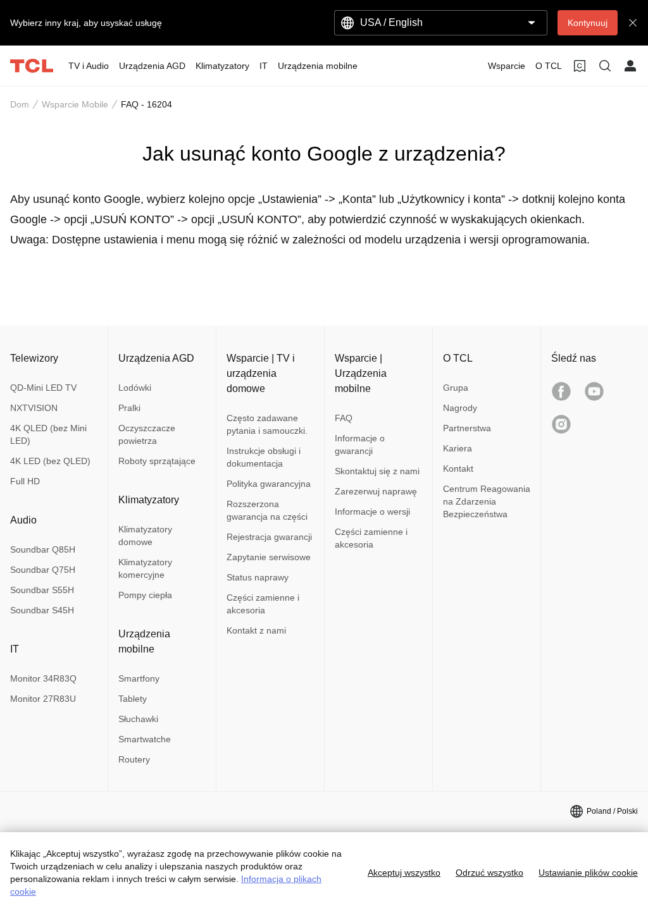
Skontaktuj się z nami (377, 471)
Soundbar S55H (42, 590)
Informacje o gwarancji (360, 444)
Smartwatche (144, 739)
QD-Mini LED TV (43, 388)
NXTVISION (34, 408)
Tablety (132, 699)
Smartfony (138, 678)
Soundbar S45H (42, 610)
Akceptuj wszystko (404, 872)
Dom (19, 104)
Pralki (129, 408)
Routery (134, 759)
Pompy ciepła (145, 595)
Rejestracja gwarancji (269, 537)
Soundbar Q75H (42, 570)
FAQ (343, 418)
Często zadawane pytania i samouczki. (267, 424)
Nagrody (460, 408)
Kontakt (458, 468)
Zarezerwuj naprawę (376, 491)
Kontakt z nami (256, 630)
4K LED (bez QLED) (50, 461)
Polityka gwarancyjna (269, 484)
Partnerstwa (467, 428)
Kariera (457, 448)
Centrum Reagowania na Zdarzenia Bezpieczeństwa (486, 501)
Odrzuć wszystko (489, 872)
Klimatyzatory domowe (145, 535)
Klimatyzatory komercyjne (145, 568)
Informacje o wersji (372, 511)
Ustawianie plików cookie (588, 872)
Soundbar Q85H (42, 549)
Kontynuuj (588, 23)
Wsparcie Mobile (75, 104)
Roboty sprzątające (157, 461)
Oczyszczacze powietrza (146, 434)
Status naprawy (258, 577)
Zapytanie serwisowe (269, 557)
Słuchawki (138, 719)
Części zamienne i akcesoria (263, 603)
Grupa (455, 388)
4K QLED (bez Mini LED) (48, 434)
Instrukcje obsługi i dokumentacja (264, 457)
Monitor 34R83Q (43, 678)
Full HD (25, 481)
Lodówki (134, 388)
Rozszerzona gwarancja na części (267, 510)
